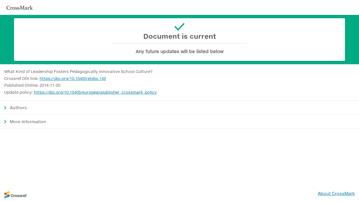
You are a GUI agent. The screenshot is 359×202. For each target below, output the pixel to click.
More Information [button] (28, 121)
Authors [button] (18, 107)
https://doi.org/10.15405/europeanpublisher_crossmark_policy (95, 92)
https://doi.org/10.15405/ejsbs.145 (73, 78)
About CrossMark (336, 193)
